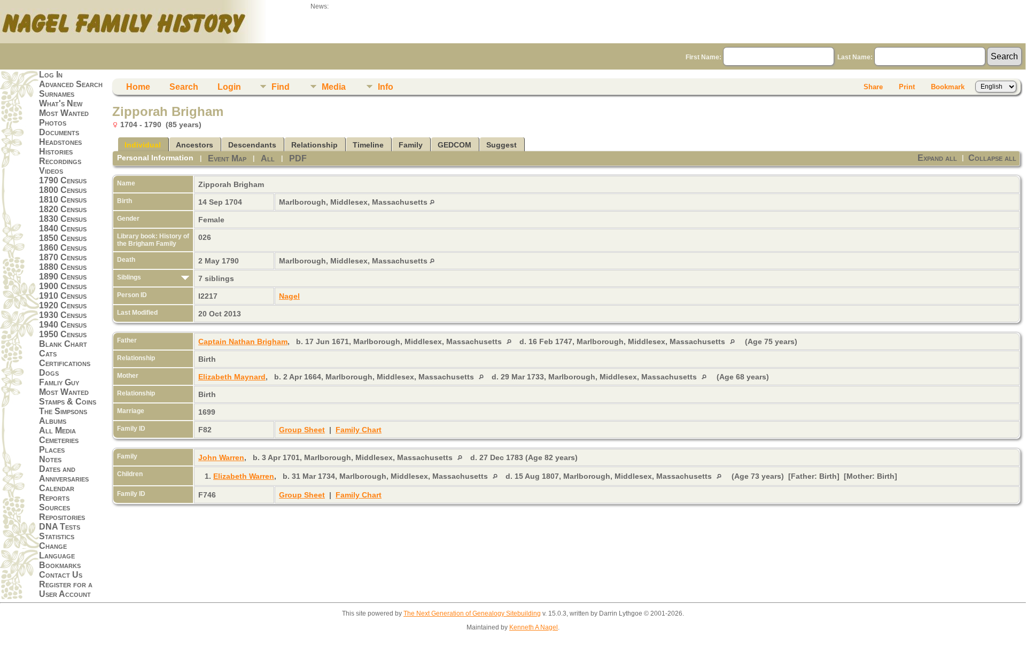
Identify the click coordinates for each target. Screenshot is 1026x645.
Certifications (64, 363)
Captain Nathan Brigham (242, 341)
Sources (54, 507)
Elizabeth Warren (243, 476)
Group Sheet (302, 429)
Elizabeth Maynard (232, 376)
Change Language (57, 550)
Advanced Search (71, 84)
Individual (143, 145)
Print (907, 87)
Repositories (62, 517)
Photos (52, 122)
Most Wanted (64, 113)
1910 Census (63, 295)
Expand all (937, 157)
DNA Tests (59, 526)
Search (183, 86)
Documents (59, 132)
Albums (52, 420)
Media (334, 86)
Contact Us (60, 574)
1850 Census (63, 238)
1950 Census (63, 334)
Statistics (56, 536)
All (268, 158)
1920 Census (63, 305)
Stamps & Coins (67, 401)
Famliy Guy (59, 382)
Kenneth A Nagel (533, 627)
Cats (48, 353)
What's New (60, 103)
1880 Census (63, 266)
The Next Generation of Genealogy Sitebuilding (472, 613)
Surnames (56, 93)
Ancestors (194, 145)
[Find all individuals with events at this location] (432, 202)
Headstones (60, 141)
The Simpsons (63, 411)
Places (52, 449)
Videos (51, 170)
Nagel (289, 296)
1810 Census (63, 199)
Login (229, 86)
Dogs (49, 372)
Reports (54, 497)
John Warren (221, 457)
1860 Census (63, 247)
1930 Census (63, 315)
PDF (298, 158)
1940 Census (63, 324)
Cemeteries (59, 440)
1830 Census (63, 218)
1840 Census (63, 228)
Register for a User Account (65, 589)
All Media (57, 430)
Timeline (368, 145)
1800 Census (63, 190)
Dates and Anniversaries (64, 473)
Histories (56, 151)
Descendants (252, 145)
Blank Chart (63, 343)
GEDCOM (454, 145)
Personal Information (155, 157)
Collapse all (992, 157)
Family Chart (359, 429)
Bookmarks (60, 565)
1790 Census (63, 180)
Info (385, 86)
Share (873, 87)
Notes (50, 459)
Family (411, 145)
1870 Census (63, 257)
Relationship (314, 145)
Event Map (227, 158)
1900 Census (63, 286)
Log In (51, 74)
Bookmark (948, 87)
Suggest (501, 145)
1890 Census (63, 276)
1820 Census (63, 209)
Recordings (60, 161)
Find (280, 86)
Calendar (56, 488)
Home (138, 86)
